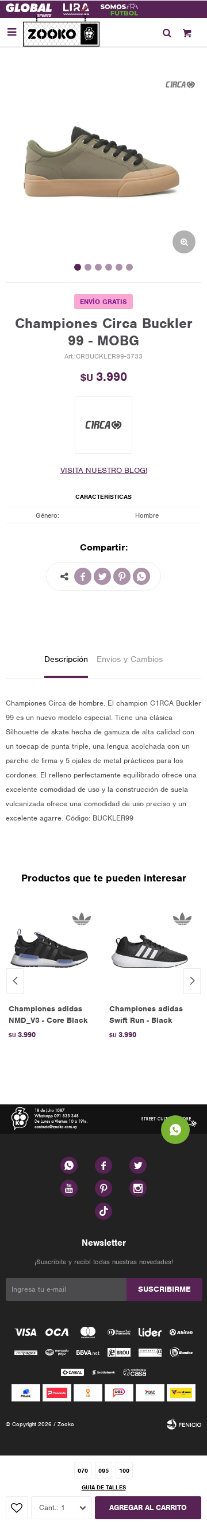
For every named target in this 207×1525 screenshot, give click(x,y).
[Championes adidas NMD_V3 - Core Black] (50, 950)
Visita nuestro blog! (103, 470)
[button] (166, 32)
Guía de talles (104, 1487)
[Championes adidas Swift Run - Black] (150, 950)
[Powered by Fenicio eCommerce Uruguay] (184, 1424)
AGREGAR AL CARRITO (148, 1507)
